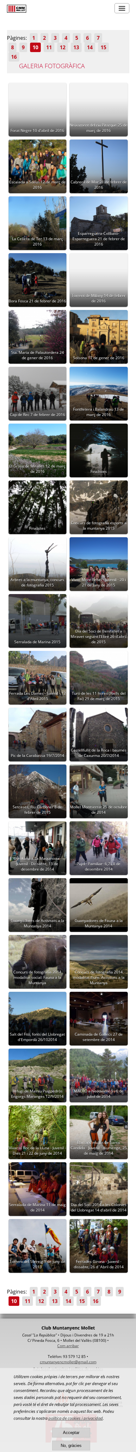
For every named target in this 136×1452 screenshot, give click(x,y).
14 (90, 47)
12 (62, 47)
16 (14, 56)
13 (76, 47)
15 (103, 47)
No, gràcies (71, 1445)
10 (35, 47)
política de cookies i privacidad (75, 1418)
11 (49, 47)
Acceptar (71, 1432)
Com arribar (68, 1345)
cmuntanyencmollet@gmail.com (68, 1362)
